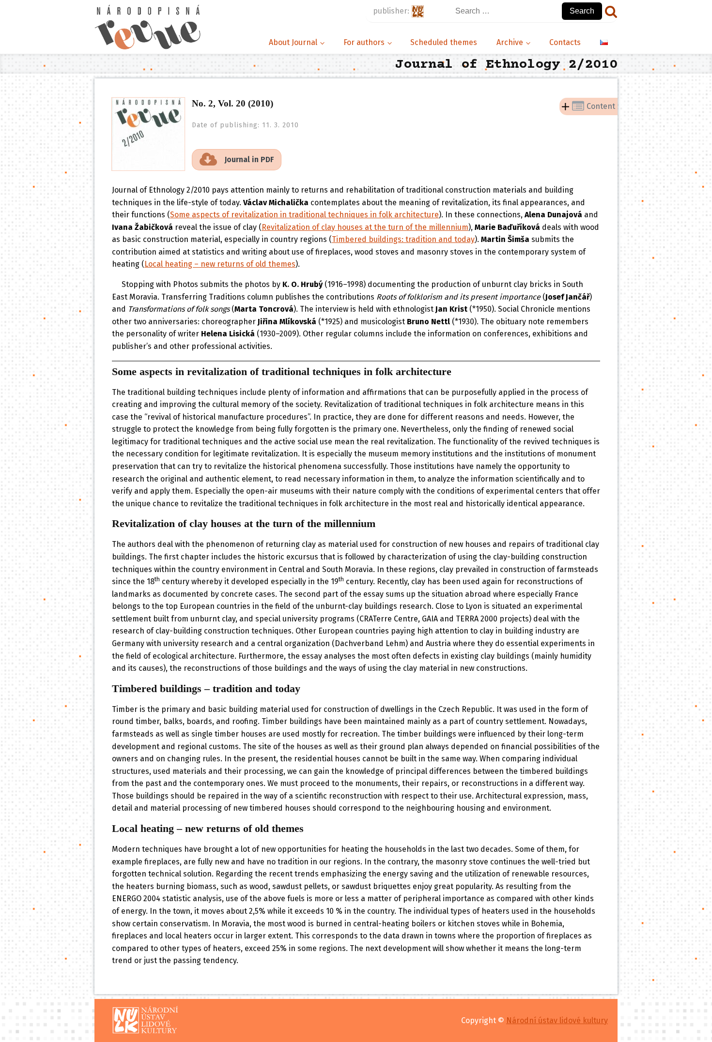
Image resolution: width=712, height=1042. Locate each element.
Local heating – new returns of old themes (219, 264)
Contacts (565, 42)
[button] (236, 159)
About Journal (293, 42)
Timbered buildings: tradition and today (403, 239)
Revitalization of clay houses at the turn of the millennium (365, 227)
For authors (364, 42)
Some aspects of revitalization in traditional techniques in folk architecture (304, 214)
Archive (509, 42)
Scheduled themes (443, 42)
